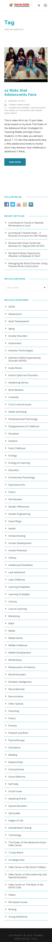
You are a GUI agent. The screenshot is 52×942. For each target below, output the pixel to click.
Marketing (14, 616)
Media (11, 630)
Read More (15, 162)
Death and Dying (17, 411)
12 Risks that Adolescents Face (20, 92)
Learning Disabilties (19, 586)
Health (12, 528)
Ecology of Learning (19, 462)
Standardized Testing (19, 827)
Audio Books (15, 368)
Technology (14, 835)
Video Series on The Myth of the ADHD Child (25, 886)
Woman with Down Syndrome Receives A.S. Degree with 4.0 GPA (26, 244)
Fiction (11, 492)
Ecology (12, 455)
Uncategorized (16, 859)
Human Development (19, 108)
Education (13, 470)
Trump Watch (15, 852)
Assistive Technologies (20, 350)
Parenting (13, 711)
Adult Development (18, 321)
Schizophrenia (16, 769)
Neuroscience (38, 108)
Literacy (12, 601)
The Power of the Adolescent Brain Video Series (27, 844)
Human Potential (17, 550)
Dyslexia (12, 441)
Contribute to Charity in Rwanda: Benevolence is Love (26, 224)
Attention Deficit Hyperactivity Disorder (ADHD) (24, 359)
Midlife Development (19, 652)
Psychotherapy (16, 740)
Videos (12, 894)
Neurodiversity (16, 689)
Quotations (14, 747)
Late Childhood (16, 579)
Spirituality (14, 813)
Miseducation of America (21, 667)
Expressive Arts (16, 484)
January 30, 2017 (17, 101)
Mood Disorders (17, 674)
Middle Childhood (17, 645)
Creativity (13, 397)
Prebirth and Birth (18, 732)
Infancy (12, 557)
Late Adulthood (16, 572)
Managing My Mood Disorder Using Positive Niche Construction (27, 265)
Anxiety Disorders (18, 335)
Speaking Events (17, 798)
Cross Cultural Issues (19, 404)
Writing (12, 909)
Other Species (15, 703)
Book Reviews (15, 389)
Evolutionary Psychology (21, 477)
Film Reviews (15, 499)
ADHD (11, 306)
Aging (11, 328)
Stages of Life (15, 820)
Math (11, 623)
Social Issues (15, 791)
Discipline (13, 433)
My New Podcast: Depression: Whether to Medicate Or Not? (24, 255)
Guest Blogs (15, 521)
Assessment (14, 343)
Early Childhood (16, 448)
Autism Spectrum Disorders (23, 375)
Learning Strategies (19, 594)
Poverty (12, 725)
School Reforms (16, 776)
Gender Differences (18, 506)
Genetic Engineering (19, 514)
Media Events (15, 638)
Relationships (15, 762)
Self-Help (13, 784)
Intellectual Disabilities (20, 565)
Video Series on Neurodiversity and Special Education (27, 876)
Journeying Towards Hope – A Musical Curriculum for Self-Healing (27, 234)
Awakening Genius (18, 382)
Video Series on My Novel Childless (27, 867)
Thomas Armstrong (19, 105)
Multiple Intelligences (20, 681)
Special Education (17, 805)
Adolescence (15, 314)
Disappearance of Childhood (23, 426)
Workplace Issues (17, 902)
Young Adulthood (17, 916)
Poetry (12, 718)
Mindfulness (15, 659)
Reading (12, 754)
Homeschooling (16, 535)
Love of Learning (17, 608)
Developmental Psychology (23, 419)
